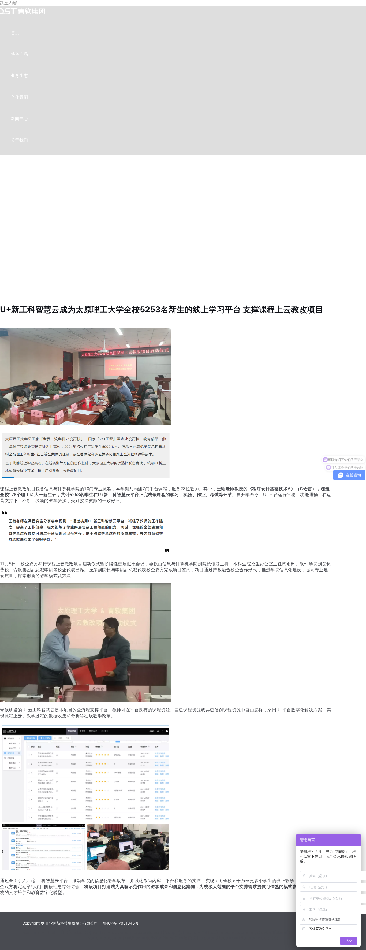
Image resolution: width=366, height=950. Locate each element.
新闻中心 (19, 118)
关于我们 (19, 140)
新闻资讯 (11, 320)
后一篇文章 (13, 908)
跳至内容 (8, 2)
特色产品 (19, 54)
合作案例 (19, 97)
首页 (15, 32)
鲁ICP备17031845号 (121, 923)
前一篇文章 (13, 902)
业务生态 (19, 75)
